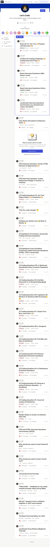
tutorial (33, 109)
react (27, 48)
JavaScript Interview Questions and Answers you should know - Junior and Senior (32, 105)
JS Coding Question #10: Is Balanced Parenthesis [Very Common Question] (33, 266)
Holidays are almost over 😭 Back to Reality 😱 (32, 222)
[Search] (6, 2)
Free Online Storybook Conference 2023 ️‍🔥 (32, 122)
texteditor (21, 518)
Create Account (32, 151)
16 (33, 406)
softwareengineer (23, 505)
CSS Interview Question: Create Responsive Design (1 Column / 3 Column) (31, 180)
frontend (38, 505)
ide (33, 518)
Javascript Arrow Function (29, 474)
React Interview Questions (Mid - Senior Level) (32, 74)
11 (34, 50)
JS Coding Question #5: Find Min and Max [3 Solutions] (33, 340)
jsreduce (27, 533)
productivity (31, 124)
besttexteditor (28, 518)
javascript (31, 48)
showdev (22, 48)
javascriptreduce (34, 533)
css (20, 168)
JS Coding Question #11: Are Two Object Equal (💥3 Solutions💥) (31, 196)
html (20, 238)
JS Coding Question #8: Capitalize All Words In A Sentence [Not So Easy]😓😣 (33, 297)
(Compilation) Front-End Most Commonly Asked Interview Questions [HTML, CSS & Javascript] (33, 250)
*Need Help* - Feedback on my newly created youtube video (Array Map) (33, 487)
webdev (37, 62)
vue (20, 463)
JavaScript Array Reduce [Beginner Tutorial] (32, 530)
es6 (20, 476)
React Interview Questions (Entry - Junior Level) (33, 89)
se (29, 505)
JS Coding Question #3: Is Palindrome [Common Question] (33, 369)
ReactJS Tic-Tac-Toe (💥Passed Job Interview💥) (32, 45)
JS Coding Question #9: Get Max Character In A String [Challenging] (32, 281)
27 (33, 451)
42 (36, 65)
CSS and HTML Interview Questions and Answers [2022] (32, 430)
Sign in (38, 154)
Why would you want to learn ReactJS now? (33, 445)
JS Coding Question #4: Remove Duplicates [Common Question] (31, 355)
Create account (44, 1)
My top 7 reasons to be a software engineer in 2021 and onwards (31, 502)
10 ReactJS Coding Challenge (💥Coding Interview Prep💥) (33, 60)
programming (33, 184)
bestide (37, 518)
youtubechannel (22, 490)
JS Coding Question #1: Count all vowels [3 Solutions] (31, 401)
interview (24, 168)
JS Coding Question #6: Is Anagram (32, 326)
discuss (22, 77)
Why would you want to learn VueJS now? (32, 460)
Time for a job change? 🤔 (29, 210)
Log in (36, 1)
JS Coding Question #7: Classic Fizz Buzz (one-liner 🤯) (32, 312)
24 (33, 465)
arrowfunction (25, 476)
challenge (22, 62)
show (23, 184)
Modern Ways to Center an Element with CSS (32, 416)
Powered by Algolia (27, 1)
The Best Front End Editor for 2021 (32, 516)
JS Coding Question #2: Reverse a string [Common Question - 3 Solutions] (32, 385)
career (36, 48)
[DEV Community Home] (2, 2)
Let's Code (22, 40)
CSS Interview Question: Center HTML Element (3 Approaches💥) (33, 165)
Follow (42, 10)
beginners (31, 448)
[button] (3, 32)
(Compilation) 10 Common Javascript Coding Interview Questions (33, 235)
